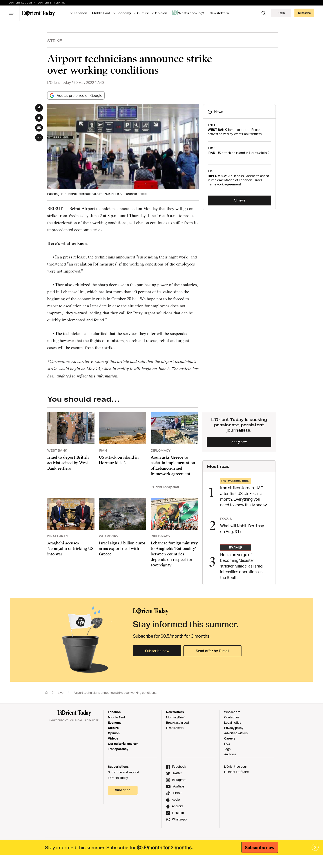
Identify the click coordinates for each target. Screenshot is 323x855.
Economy (115, 722)
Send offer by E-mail (212, 651)
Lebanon (114, 712)
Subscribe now (157, 651)
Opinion (114, 733)
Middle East (116, 717)
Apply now (239, 442)
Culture (113, 728)
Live (61, 692)
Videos (113, 738)
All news (239, 200)
